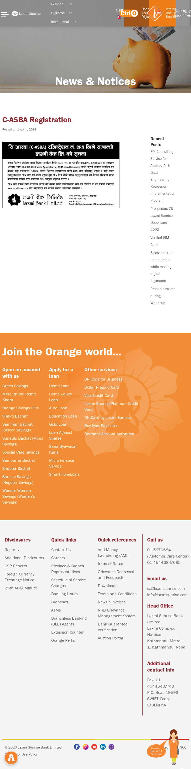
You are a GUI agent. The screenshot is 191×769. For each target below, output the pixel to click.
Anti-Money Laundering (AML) (114, 552)
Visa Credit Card (98, 395)
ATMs (56, 610)
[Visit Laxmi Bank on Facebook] (78, 747)
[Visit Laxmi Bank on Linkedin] (104, 747)
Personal (57, 4)
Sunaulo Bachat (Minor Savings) (23, 441)
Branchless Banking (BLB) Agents (69, 621)
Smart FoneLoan (64, 474)
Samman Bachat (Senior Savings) (17, 427)
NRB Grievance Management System (117, 613)
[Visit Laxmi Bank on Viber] (113, 747)
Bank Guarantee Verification (112, 627)
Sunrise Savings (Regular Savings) (17, 479)
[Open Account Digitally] (128, 13)
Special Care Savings (20, 452)
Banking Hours (64, 594)
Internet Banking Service (172, 13)
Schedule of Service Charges (68, 583)
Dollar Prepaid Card (101, 387)
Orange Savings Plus (20, 408)
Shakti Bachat (15, 416)
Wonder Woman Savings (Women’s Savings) (18, 496)
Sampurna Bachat (18, 460)
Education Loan (63, 416)
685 (177, 562)
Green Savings (15, 386)
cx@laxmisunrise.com (166, 588)
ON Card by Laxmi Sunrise (107, 417)
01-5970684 (159, 550)
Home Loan (59, 386)
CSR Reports (16, 566)
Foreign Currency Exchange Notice (19, 577)
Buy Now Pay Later (101, 425)
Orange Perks (63, 640)
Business (58, 13)
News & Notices (112, 602)
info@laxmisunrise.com (167, 594)
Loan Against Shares (60, 435)
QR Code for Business (103, 379)
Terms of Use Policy (22, 754)
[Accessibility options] (11, 757)
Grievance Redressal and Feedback (116, 574)
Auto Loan (58, 408)
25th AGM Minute (21, 588)
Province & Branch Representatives (67, 569)
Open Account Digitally (147, 13)
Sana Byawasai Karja (62, 449)
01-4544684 (159, 562)
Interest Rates (110, 563)
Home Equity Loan (60, 397)
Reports (12, 549)
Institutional (60, 22)
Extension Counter (67, 632)
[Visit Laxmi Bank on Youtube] (95, 747)
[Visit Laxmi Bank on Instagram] (87, 747)
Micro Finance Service (61, 463)
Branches (59, 602)
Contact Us (61, 549)
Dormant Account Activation (109, 433)
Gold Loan (58, 424)
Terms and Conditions (117, 594)
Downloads (107, 585)
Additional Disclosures (24, 557)
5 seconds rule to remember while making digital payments (161, 267)
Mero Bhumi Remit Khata (19, 397)
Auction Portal (110, 638)
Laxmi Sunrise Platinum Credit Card (111, 406)
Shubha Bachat (16, 468)
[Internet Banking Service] (154, 13)
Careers (58, 557)
